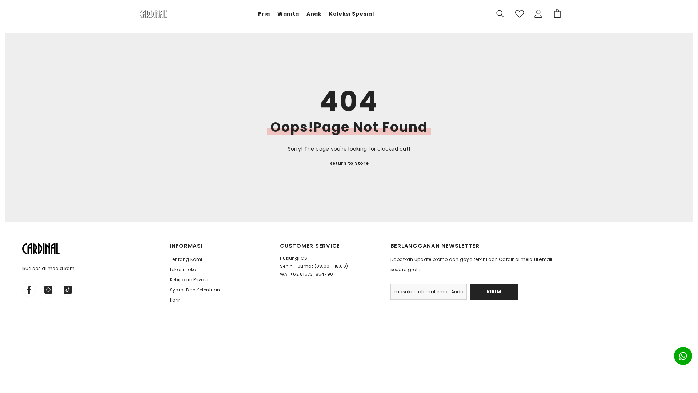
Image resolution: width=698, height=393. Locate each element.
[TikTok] (68, 290)
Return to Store (349, 163)
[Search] (500, 14)
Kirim (494, 292)
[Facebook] (29, 290)
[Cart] (557, 13)
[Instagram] (48, 290)
